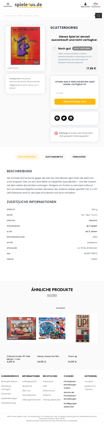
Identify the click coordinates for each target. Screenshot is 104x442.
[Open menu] (7, 4)
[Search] (98, 15)
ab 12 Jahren (28, 85)
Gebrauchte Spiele (17, 81)
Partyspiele (25, 78)
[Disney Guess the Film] (52, 328)
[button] (57, 118)
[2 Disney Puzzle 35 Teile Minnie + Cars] (21, 328)
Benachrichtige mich (75, 101)
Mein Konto (85, 7)
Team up (72, 356)
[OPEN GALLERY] (25, 45)
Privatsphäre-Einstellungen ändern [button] (70, 384)
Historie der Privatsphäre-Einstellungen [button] (70, 395)
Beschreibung (27, 156)
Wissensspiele (33, 81)
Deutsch (18, 85)
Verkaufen (79, 156)
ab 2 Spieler (91, 226)
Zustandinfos (54, 156)
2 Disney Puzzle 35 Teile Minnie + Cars (18, 358)
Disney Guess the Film (48, 356)
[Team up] (82, 328)
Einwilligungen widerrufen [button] (70, 405)
